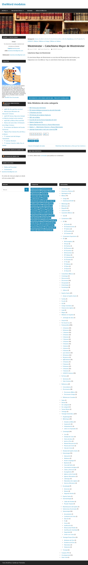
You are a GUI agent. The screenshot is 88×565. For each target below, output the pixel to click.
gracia (42, 210)
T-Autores (65, 371)
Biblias (36, 41)
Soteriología (66, 511)
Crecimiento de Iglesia (70, 467)
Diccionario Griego (69, 394)
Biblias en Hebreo (55, 41)
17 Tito (66, 262)
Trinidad (65, 550)
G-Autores (66, 341)
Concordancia (67, 387)
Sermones (66, 379)
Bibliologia (35, 193)
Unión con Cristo (69, 534)
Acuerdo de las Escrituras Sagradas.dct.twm (43, 120)
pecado (48, 218)
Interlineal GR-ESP (68, 201)
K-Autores (65, 350)
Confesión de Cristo (70, 516)
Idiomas (29, 10)
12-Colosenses (68, 257)
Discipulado (65, 283)
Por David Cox (36, 220)
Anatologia (65, 189)
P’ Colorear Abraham (10, 141)
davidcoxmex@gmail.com (15, 50)
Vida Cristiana (50, 227)
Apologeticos (65, 193)
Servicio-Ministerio (69, 483)
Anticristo (67, 489)
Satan (63, 400)
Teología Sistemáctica (46, 225)
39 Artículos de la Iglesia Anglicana (40, 115)
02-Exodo (67, 224)
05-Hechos (67, 246)
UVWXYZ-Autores (57, 49)
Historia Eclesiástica (38, 213)
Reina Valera (35, 222)
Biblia (51, 191)
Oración (40, 218)
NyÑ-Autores (66, 359)
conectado (44, 155)
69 (44, 134)
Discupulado (35, 201)
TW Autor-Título (16, 10)
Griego (50, 210)
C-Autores (65, 332)
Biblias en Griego (44, 41)
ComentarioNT (36, 198)
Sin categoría (65, 405)
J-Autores (65, 348)
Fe (64, 521)
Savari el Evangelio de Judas (36, 146)
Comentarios (65, 218)
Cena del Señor (68, 465)
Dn (44, 201)
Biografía (64, 208)
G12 (63, 303)
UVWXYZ (30, 41)
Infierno (65, 290)
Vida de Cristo (68, 448)
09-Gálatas (67, 255)
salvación (51, 222)
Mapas (63, 312)
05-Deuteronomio (69, 226)
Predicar (46, 220)
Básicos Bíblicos (41, 10)
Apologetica (35, 191)
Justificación (67, 525)
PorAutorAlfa (65, 325)
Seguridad (67, 532)
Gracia (66, 523)
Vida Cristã (65, 557)
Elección (66, 518)
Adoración (67, 456)
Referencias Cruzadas (69, 397)
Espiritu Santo (66, 293)
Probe (53, 220)
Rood (43, 222)
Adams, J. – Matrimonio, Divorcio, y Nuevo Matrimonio (46, 127)
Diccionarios (66, 389)
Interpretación (68, 426)
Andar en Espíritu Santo (69, 296)
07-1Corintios (68, 250)
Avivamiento (68, 514)
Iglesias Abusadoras (70, 476)
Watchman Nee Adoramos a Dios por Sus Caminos (70, 146)
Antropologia (46, 188)
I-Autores (65, 346)
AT (63, 221)
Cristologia (65, 276)
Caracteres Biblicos (67, 213)
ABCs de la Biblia (34, 117)
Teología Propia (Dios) (69, 537)
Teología (64, 411)
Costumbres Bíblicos (67, 274)
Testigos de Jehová (37, 227)
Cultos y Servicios (69, 469)
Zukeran (49, 230)
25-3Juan (66, 271)
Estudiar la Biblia (69, 422)
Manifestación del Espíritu (70, 507)
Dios (45, 198)
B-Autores (65, 330)
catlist (45, 193)
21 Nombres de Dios (35, 112)
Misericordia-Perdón (70, 528)
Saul (64, 216)
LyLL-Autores (66, 353)
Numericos (66, 357)
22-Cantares (67, 233)
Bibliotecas (65, 206)
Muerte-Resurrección (70, 443)
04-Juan (66, 244)
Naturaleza (67, 545)
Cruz (65, 434)
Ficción (64, 301)
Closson (45, 196)
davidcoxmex (14, 48)
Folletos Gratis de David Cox (13, 150)
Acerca (4, 10)
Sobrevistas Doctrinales (70, 509)
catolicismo (35, 196)
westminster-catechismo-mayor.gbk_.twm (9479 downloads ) (49, 98)
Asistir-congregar (69, 460)
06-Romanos (68, 248)
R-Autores (66, 366)
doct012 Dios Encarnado (9, 86)
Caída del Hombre (69, 501)
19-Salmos (67, 229)
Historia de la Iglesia (67, 308)
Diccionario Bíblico (69, 392)
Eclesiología (66, 453)
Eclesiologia (65, 285)
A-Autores (66, 328)
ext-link (34, 208)
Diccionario (65, 280)
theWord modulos (13, 4)
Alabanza (67, 458)
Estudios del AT (36, 206)
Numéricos (70, 39)
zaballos (40, 230)
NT (63, 238)
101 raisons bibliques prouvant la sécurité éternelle (44, 110)
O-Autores (66, 362)
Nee (33, 218)
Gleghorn (34, 210)
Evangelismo (47, 206)
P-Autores (65, 364)
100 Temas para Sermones (37, 108)
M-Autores (66, 355)
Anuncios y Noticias (67, 191)
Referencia (65, 384)
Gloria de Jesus (68, 439)
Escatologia (65, 287)
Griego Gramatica (67, 306)
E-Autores (65, 337)
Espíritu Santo (36, 203)
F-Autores (65, 339)
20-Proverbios (68, 231)
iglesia (50, 213)
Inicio (36, 39)
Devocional (65, 278)
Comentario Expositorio (70, 236)
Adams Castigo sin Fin (36, 122)
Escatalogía (66, 486)
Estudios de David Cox (11, 156)
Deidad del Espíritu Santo (70, 451)
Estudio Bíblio (48, 203)
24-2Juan (66, 268)
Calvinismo (65, 210)
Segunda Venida (69, 493)
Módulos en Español (67, 315)
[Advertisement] (57, 80)
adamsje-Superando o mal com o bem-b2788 (43, 129)
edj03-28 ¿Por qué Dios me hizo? (13, 109)
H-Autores (66, 344)
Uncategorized (66, 555)
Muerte (66, 491)
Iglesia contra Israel (69, 474)
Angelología (35, 188)
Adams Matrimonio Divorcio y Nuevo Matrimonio (44, 124)
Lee (52, 215)
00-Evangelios (68, 241)
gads (36, 140)
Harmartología (67, 498)
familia (42, 208)
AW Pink (44, 191)
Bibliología (65, 204)
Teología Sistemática (68, 414)
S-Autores (65, 368)
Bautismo (67, 463)
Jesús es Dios (68, 441)
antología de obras (68, 317)
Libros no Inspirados (70, 428)
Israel (63, 310)
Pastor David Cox (45, 49)
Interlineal (45, 215)
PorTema (64, 376)
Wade (33, 230)
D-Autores (66, 335)
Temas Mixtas (66, 409)
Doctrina (31, 140)
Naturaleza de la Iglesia (71, 481)
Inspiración (35, 215)
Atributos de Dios (69, 540)
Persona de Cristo (69, 446)
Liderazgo (67, 478)
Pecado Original (68, 504)
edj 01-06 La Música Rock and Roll (14, 120)
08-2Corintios (68, 253)
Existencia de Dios (69, 542)
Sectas (34, 225)
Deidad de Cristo (69, 436)
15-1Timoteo (67, 259)
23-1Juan (66, 266)
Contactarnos (8, 169)
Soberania (67, 547)
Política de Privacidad (10, 167)
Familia (64, 299)
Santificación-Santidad (70, 530)
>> (47, 134)
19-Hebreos (67, 264)
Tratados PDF (65, 553)
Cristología (66, 431)
